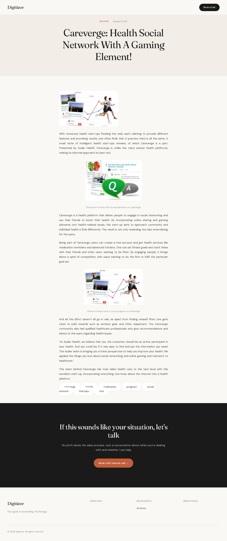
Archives (141, 508)
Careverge (103, 148)
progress (132, 386)
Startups (84, 391)
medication (109, 386)
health (89, 386)
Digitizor (15, 7)
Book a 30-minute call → (113, 463)
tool (101, 391)
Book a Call (209, 7)
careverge (69, 386)
